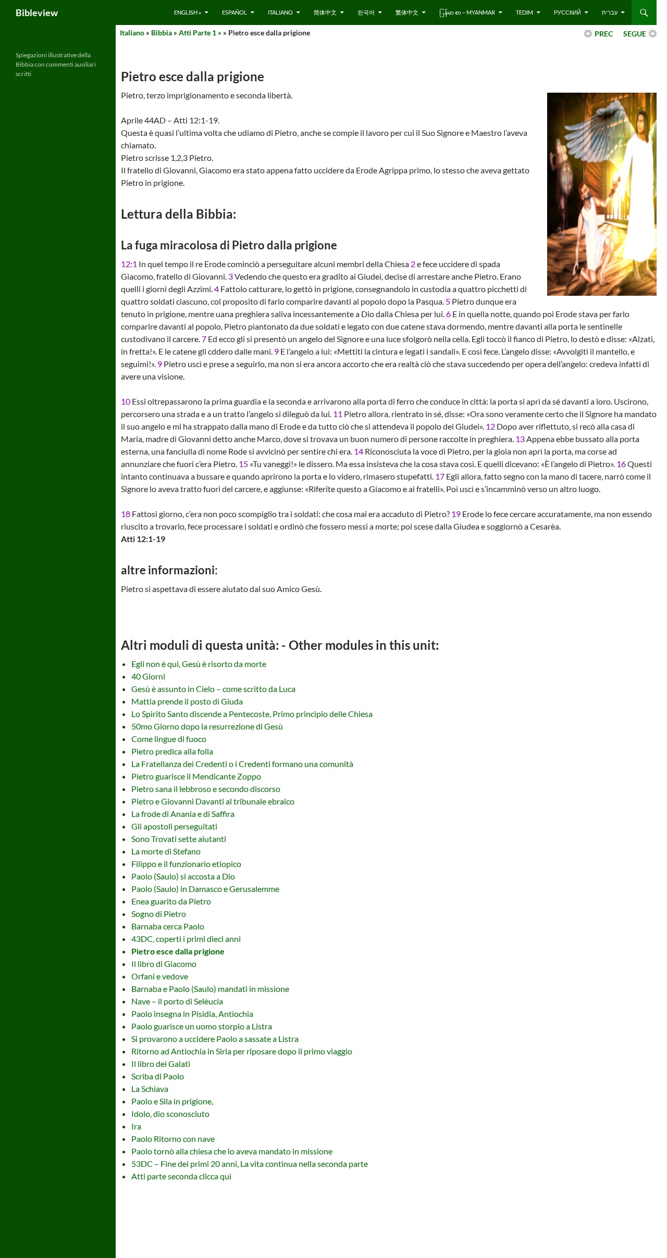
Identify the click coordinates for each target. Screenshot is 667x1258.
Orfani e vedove (159, 976)
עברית (609, 12)
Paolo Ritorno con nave (173, 1138)
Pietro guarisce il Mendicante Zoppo (196, 776)
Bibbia (161, 32)
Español (234, 12)
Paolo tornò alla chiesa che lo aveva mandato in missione (231, 1151)
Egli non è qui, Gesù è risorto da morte (198, 664)
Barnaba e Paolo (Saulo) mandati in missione (210, 988)
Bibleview (37, 12)
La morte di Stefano (166, 851)
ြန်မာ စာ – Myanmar (467, 12)
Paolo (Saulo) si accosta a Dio (183, 876)
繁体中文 (407, 12)
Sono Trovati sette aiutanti (178, 839)
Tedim (524, 12)
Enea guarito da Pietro (171, 901)
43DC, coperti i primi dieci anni (186, 938)
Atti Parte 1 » (200, 32)
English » (187, 12)
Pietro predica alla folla (172, 751)
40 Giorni (148, 676)
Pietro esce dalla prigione (178, 951)
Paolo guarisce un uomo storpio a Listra (201, 1026)
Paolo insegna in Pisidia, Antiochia (192, 1013)
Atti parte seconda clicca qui (181, 1176)
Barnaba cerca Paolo (167, 926)
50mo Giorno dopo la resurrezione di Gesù (207, 726)
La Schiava (149, 1088)
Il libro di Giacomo (163, 963)
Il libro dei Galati (160, 1063)
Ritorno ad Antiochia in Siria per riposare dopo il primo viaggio (241, 1051)
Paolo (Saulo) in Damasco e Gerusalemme (205, 889)
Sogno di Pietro (158, 914)
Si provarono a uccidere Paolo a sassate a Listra (215, 1038)
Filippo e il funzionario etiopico (186, 864)
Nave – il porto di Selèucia (177, 1001)
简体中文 (325, 12)
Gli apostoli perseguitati (174, 826)
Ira (136, 1126)
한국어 (366, 12)
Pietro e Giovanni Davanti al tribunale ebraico (212, 801)
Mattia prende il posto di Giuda (187, 701)
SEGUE (634, 33)
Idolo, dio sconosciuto (170, 1113)
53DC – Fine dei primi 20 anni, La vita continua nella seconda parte (249, 1163)
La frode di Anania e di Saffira (182, 814)
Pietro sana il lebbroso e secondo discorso (205, 789)
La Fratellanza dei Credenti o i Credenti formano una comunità (242, 764)
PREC (604, 33)
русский (567, 12)
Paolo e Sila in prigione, (172, 1101)
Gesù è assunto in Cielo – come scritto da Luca (213, 689)
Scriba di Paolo (157, 1076)
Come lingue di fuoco (168, 739)
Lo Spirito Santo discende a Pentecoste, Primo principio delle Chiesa (252, 714)
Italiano (280, 12)
